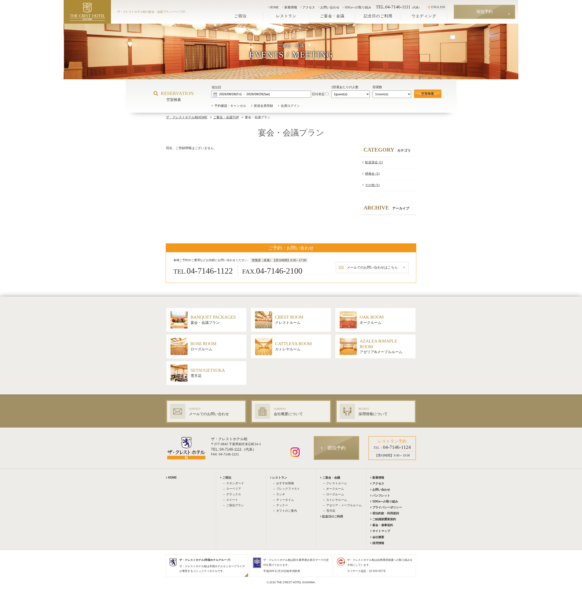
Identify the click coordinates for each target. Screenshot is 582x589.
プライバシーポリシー (387, 507)
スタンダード (235, 483)
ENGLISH (438, 7)
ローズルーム (335, 494)
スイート (232, 500)
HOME (274, 7)
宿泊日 (216, 87)
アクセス (308, 7)
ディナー (282, 505)
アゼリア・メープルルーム (344, 505)
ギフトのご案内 (286, 510)
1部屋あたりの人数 (345, 87)
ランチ (280, 494)
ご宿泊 (240, 16)
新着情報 (290, 7)
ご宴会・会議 (332, 16)
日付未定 (318, 94)
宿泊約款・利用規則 (385, 513)
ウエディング (423, 16)
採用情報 (378, 543)
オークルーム (335, 488)
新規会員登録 (263, 105)
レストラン (286, 16)
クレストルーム (336, 483)
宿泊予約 (484, 11)
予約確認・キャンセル (230, 105)
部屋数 (377, 87)
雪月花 (330, 510)
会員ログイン (290, 105)
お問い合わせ (329, 7)
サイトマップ (381, 531)
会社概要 (378, 537)
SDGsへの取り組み (358, 7)
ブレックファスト (288, 488)
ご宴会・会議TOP (226, 117)
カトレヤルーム (336, 500)
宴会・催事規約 (382, 525)
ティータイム (285, 500)
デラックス (233, 494)
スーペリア (233, 488)
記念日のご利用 (378, 16)
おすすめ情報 (285, 483)
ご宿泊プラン (235, 505)
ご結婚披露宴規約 (384, 519)
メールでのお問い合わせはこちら (372, 267)
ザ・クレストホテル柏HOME (186, 117)
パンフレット (381, 495)
